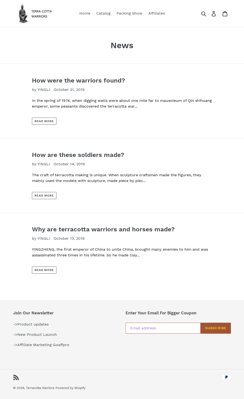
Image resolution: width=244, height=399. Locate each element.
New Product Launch (37, 334)
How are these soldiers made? (78, 154)
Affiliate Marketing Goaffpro (43, 344)
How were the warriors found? (78, 80)
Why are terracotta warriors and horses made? (103, 229)
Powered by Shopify (71, 388)
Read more (44, 121)
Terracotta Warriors (40, 388)
